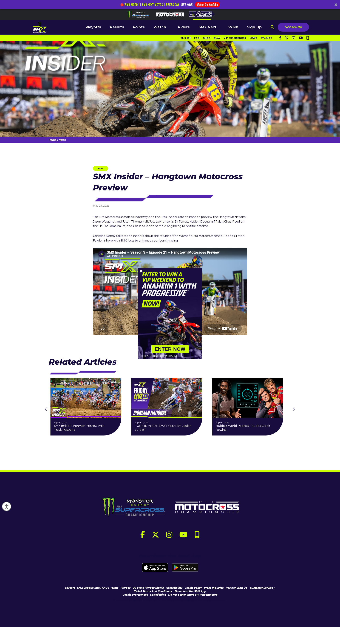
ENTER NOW (170, 349)
